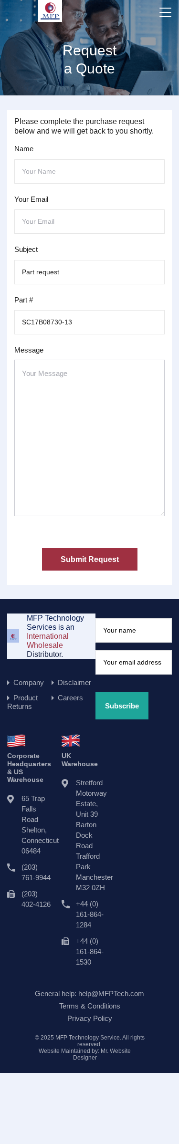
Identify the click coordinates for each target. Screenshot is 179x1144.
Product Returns (22, 702)
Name (23, 149)
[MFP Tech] (50, 17)
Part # (23, 300)
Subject (26, 249)
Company (28, 682)
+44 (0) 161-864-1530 (90, 951)
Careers (70, 698)
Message (28, 350)
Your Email (31, 199)
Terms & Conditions (89, 1006)
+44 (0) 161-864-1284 (90, 914)
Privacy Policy (89, 1018)
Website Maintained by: (85, 1054)
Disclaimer (74, 682)
